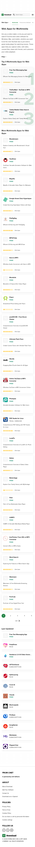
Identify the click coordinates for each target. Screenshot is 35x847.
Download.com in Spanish (10, 796)
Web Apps (5, 22)
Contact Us (5, 793)
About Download (7, 786)
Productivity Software (25, 22)
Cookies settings (7, 820)
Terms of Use (6, 810)
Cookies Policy (6, 813)
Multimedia (15, 22)
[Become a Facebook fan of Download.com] (3, 830)
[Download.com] (6, 15)
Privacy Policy (6, 806)
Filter (3, 57)
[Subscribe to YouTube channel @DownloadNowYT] (11, 830)
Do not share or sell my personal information (15, 816)
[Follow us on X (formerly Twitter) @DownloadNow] (7, 830)
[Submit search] (13, 14)
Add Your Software (8, 790)
